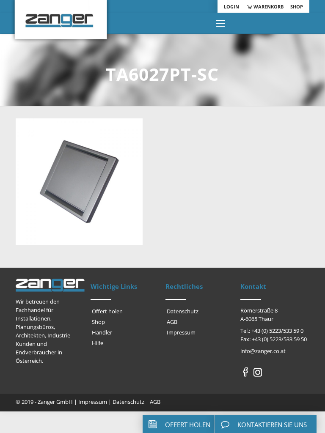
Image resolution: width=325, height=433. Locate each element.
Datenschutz (182, 311)
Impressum (181, 332)
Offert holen (107, 311)
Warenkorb (268, 6)
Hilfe (97, 343)
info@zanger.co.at (263, 351)
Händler (102, 332)
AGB (172, 322)
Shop (296, 6)
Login (231, 6)
